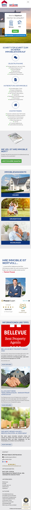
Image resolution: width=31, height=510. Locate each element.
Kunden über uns (6, 485)
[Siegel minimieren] (29, 500)
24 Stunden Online (7, 500)
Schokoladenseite (6, 503)
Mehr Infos (25, 300)
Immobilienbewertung (7, 494)
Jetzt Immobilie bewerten (11, 161)
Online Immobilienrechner (8, 498)
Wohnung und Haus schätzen (9, 505)
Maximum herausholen (8, 502)
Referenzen (5, 482)
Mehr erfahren (6, 364)
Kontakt (4, 483)
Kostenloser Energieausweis (9, 497)
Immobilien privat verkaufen (9, 495)
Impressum (5, 488)
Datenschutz (5, 486)
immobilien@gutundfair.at (10, 457)
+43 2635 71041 (7, 459)
